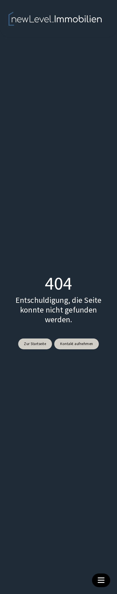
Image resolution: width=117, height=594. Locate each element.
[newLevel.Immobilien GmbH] (55, 19)
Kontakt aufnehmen (76, 343)
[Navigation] (101, 580)
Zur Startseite (35, 343)
